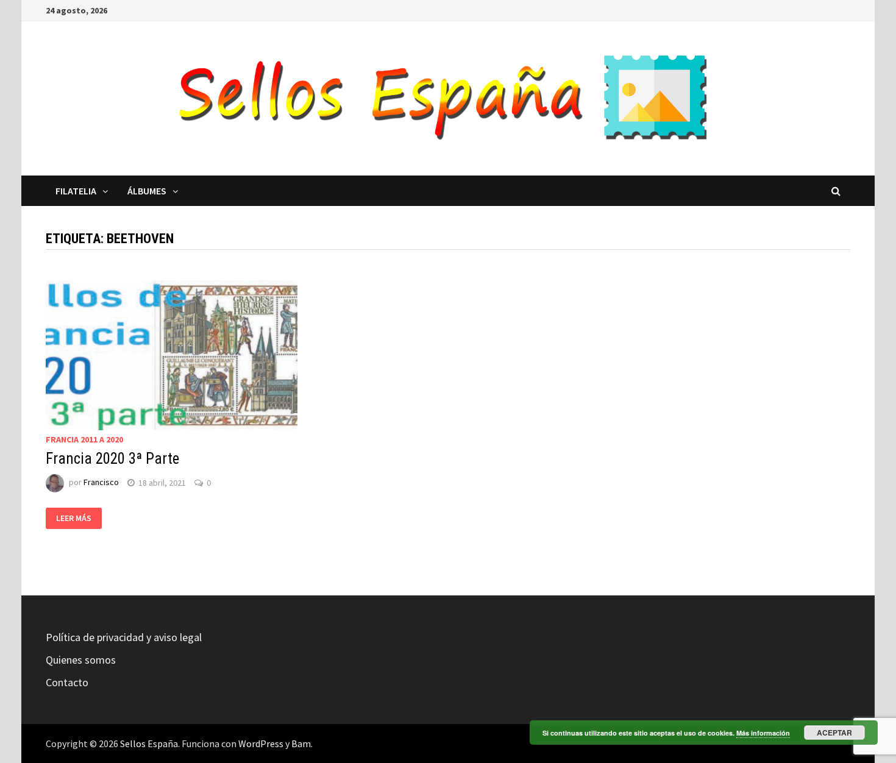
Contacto (67, 682)
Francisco (101, 482)
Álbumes (146, 191)
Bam (301, 743)
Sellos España (149, 743)
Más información (763, 732)
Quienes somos (81, 660)
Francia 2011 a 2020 (84, 439)
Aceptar (834, 732)
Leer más (73, 518)
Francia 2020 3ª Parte (112, 458)
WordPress (260, 743)
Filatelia (75, 191)
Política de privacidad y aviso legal (124, 637)
